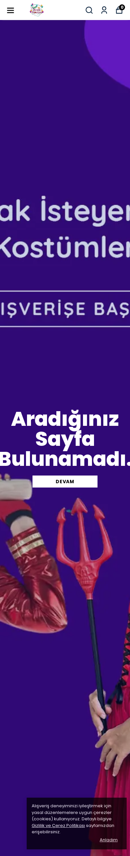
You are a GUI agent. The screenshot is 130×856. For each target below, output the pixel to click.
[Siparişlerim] (104, 10)
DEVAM (65, 481)
